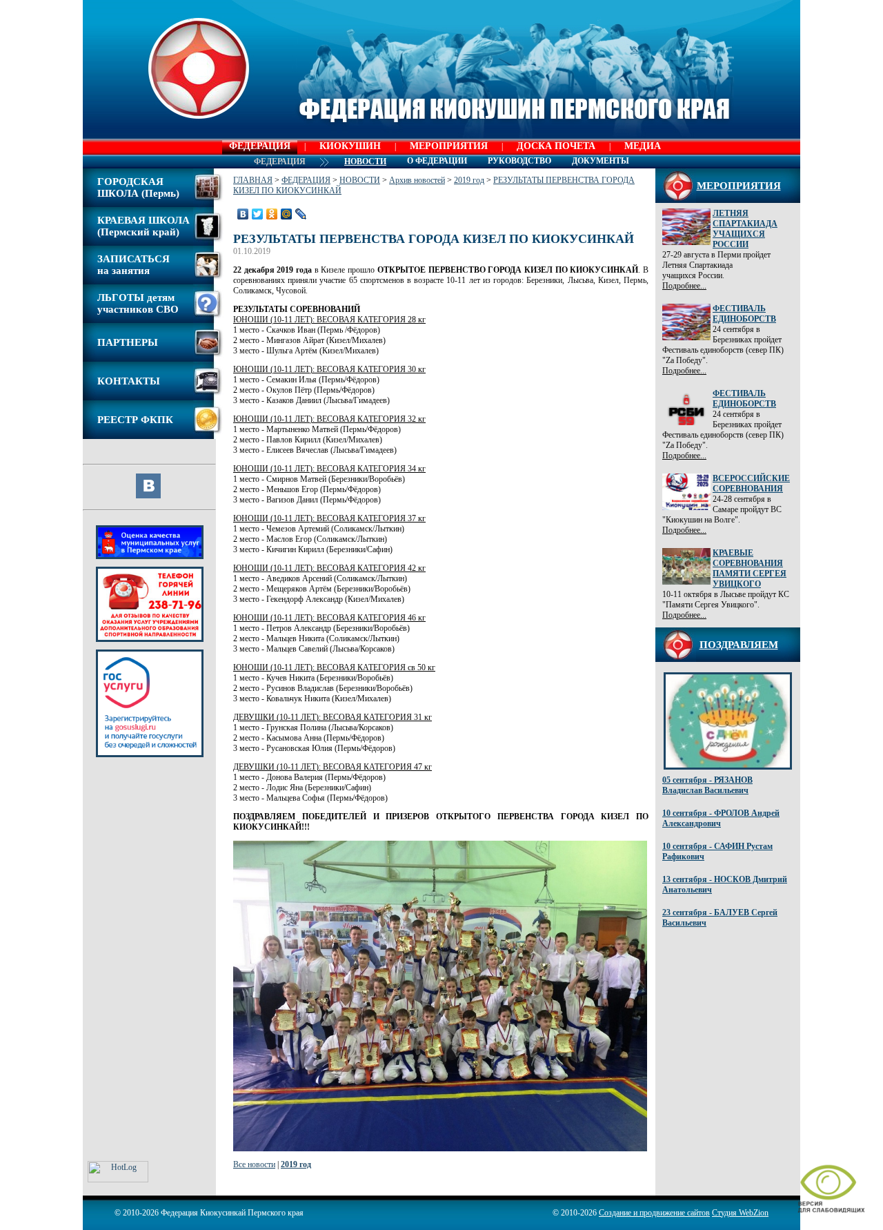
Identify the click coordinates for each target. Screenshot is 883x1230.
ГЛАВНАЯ (252, 180)
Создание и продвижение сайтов (654, 1213)
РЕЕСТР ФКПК (135, 419)
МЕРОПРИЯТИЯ (449, 146)
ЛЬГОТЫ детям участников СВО (138, 303)
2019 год (469, 180)
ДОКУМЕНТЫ (600, 161)
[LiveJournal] (301, 214)
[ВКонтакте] (243, 214)
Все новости (254, 1164)
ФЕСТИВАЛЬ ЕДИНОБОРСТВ (744, 314)
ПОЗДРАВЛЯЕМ (739, 644)
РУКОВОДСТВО (519, 161)
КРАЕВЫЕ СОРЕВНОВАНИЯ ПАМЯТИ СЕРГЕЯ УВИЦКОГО (749, 568)
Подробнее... (684, 286)
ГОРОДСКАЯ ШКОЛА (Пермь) (138, 187)
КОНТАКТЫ (128, 381)
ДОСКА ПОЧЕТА (556, 146)
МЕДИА (642, 146)
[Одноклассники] (272, 214)
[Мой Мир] (286, 214)
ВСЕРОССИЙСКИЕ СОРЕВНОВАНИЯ (751, 484)
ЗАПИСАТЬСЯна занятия (133, 264)
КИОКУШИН (350, 146)
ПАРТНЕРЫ (127, 342)
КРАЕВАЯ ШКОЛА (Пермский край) (143, 226)
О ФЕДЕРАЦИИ (437, 161)
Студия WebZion (740, 1213)
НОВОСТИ (359, 180)
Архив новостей (417, 180)
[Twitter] (257, 214)
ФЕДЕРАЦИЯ (259, 146)
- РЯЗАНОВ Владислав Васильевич (707, 785)
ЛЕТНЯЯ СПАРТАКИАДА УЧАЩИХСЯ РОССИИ (745, 228)
